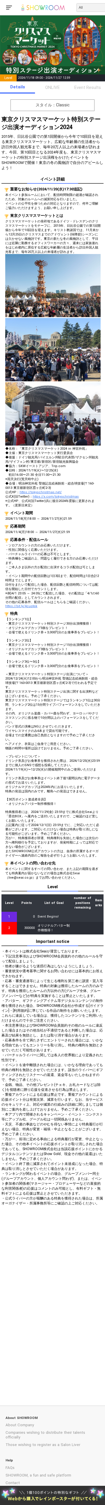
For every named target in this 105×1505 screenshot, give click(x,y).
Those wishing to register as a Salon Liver (43, 1445)
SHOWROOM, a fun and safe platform (38, 1475)
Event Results (87, 87)
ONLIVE (52, 87)
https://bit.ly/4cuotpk (21, 606)
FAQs (10, 1467)
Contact (13, 1483)
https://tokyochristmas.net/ (41, 492)
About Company (20, 1425)
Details (17, 87)
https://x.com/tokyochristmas (56, 496)
